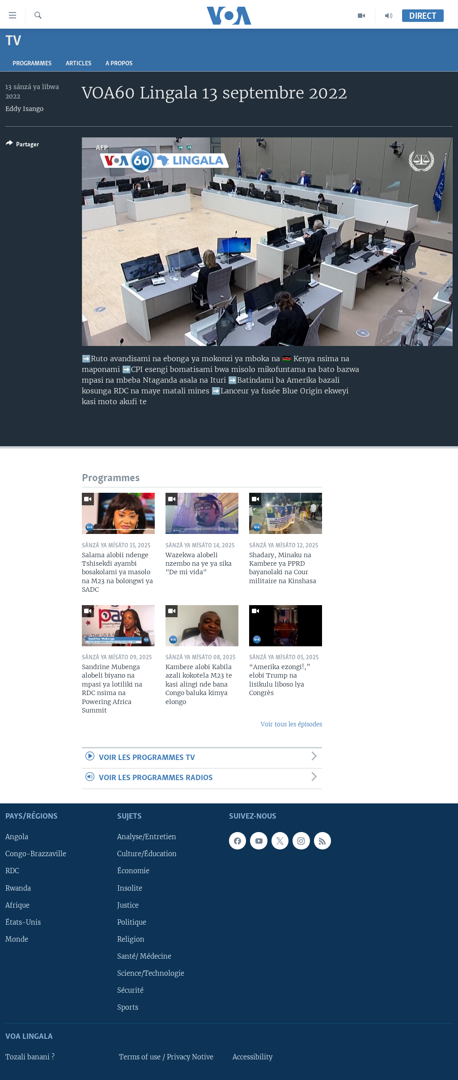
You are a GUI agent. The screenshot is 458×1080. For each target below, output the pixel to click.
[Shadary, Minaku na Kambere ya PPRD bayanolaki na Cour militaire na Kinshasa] (285, 513)
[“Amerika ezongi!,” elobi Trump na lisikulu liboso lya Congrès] (285, 625)
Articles (78, 63)
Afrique (17, 905)
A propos (119, 63)
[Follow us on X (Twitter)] (279, 840)
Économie (133, 871)
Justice (128, 905)
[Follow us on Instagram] (301, 840)
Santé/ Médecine (144, 956)
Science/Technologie (150, 973)
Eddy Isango (24, 109)
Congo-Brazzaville (35, 854)
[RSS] (322, 840)
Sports (127, 1007)
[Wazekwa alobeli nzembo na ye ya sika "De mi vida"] (201, 513)
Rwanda (18, 888)
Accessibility (252, 1057)
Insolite (129, 888)
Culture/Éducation (147, 854)
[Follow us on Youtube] (258, 840)
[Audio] (388, 15)
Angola (16, 837)
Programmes (32, 63)
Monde (16, 939)
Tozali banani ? (30, 1057)
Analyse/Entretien (146, 837)
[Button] (22, 145)
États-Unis (23, 922)
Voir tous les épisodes (291, 724)
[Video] (361, 15)
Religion (130, 939)
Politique (131, 922)
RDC (12, 871)
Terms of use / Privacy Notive (166, 1057)
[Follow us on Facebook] (237, 840)
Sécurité (130, 990)
